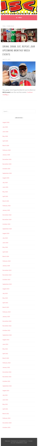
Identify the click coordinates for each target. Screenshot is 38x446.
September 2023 (7, 284)
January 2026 (6, 155)
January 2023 (6, 316)
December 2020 (7, 423)
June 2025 (5, 187)
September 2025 (7, 173)
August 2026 (6, 122)
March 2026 (6, 145)
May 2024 (5, 247)
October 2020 (6, 427)
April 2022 (5, 353)
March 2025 (6, 201)
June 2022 (5, 344)
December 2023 (7, 270)
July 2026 (5, 127)
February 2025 (7, 205)
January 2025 (6, 210)
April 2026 (5, 141)
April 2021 (5, 409)
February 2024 (7, 261)
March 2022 (6, 358)
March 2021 (6, 413)
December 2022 (7, 321)
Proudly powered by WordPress (16, 441)
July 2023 (5, 293)
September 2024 (7, 229)
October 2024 (6, 224)
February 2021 (7, 418)
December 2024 (7, 215)
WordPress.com (21, 442)
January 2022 (6, 367)
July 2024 (5, 238)
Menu (20, 17)
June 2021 (5, 400)
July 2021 (5, 395)
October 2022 (6, 330)
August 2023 (6, 289)
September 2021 (7, 386)
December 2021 (7, 372)
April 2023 (5, 302)
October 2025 (6, 168)
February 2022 (7, 363)
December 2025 (7, 159)
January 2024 (6, 266)
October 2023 (6, 279)
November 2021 (7, 376)
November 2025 (7, 164)
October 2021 (6, 381)
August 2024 (6, 233)
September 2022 (7, 335)
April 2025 (5, 196)
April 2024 (5, 252)
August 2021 (6, 390)
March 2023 (6, 307)
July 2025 (5, 182)
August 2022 (6, 339)
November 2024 (7, 219)
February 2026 (7, 150)
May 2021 (5, 404)
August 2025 (6, 178)
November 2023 (7, 275)
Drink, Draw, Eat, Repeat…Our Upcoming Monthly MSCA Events (19, 50)
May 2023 (5, 298)
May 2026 (5, 136)
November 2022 (7, 326)
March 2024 (6, 256)
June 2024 (5, 242)
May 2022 (5, 349)
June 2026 (5, 131)
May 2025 (5, 192)
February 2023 (7, 312)
